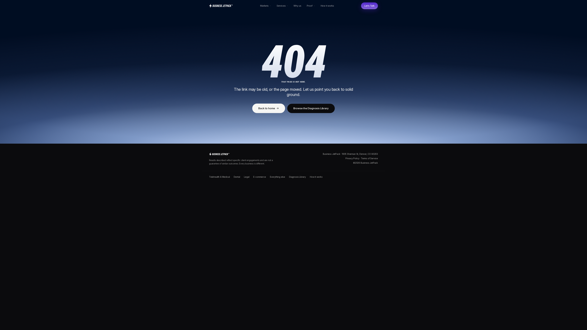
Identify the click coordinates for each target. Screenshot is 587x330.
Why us (297, 5)
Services (281, 5)
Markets (264, 5)
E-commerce (259, 177)
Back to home (266, 108)
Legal (246, 177)
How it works (327, 5)
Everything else (277, 177)
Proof (309, 5)
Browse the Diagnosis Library (311, 108)
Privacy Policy (352, 158)
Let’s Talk (369, 5)
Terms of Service (369, 158)
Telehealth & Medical (219, 177)
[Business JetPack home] (221, 6)
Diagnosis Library (297, 177)
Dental (237, 177)
